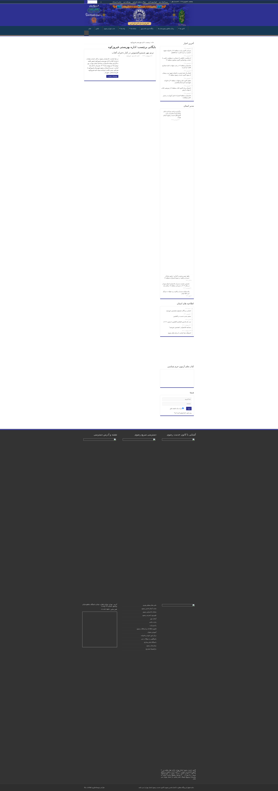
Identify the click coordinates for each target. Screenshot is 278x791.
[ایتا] (99, 2)
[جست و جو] (85, 2)
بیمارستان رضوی (151, 645)
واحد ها (123, 28)
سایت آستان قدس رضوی (148, 608)
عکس (97, 28)
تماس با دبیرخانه (117, 2)
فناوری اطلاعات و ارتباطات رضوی (146, 629)
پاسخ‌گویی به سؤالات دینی (148, 639)
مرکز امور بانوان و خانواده (148, 635)
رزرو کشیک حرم (163, 2)
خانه (191, 28)
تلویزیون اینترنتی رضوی (149, 615)
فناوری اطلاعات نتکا (90, 787)
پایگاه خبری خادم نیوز (147, 28)
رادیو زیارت (153, 625)
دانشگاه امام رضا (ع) (150, 642)
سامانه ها (133, 28)
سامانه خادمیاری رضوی (149, 612)
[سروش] (100, 2)
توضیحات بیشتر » (112, 76)
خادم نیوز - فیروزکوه (131, 55)
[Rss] (105, 2)
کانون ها (182, 28)
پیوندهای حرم (127, 2)
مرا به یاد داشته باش (176, 408)
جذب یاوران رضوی (109, 28)
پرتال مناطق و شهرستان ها (166, 28)
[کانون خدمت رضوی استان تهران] (139, 15)
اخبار (138, 55)
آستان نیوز (153, 618)
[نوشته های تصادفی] (86, 33)
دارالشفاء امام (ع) (151, 649)
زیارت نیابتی (152, 622)
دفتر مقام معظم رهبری (149, 605)
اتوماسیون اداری (152, 2)
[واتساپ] (102, 2)
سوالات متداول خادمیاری (139, 2)
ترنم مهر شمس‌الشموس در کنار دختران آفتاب (133, 52)
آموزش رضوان (152, 632)
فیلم (90, 28)
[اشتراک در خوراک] (85, 47)
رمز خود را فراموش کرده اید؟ (183, 413)
